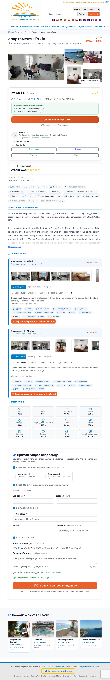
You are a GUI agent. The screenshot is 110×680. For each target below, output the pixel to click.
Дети (63, 495)
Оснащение (20, 287)
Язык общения (28, 543)
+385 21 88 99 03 (22, 141)
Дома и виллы (85, 26)
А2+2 (33, 99)
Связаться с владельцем (56, 119)
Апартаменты (25, 26)
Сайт (78, 155)
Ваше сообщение (30, 553)
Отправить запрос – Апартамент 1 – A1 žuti (34, 321)
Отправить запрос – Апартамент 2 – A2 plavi (35, 394)
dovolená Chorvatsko (88, 676)
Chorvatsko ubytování (71, 676)
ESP (53, 547)
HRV (68, 547)
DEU (39, 547)
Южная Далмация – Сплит (19, 32)
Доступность (35, 287)
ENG (31, 547)
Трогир (35, 32)
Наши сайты (35, 676)
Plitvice (59, 676)
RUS (15, 547)
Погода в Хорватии (50, 26)
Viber (79, 149)
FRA (61, 547)
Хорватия (13, 26)
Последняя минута (69, 26)
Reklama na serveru (63, 667)
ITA (46, 547)
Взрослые (19, 495)
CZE (23, 547)
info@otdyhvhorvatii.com (88, 667)
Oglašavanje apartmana (59, 671)
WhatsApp (35, 149)
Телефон (68, 525)
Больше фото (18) (90, 81)
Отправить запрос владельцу (56, 585)
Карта (34, 155)
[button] (55, 168)
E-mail (17, 525)
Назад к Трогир (17, 177)
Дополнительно (101, 26)
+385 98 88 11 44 (22, 145)
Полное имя (20, 513)
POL (76, 547)
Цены (48, 287)
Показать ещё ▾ (15, 247)
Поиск (95, 14)
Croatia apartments (48, 676)
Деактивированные (21, 676)
